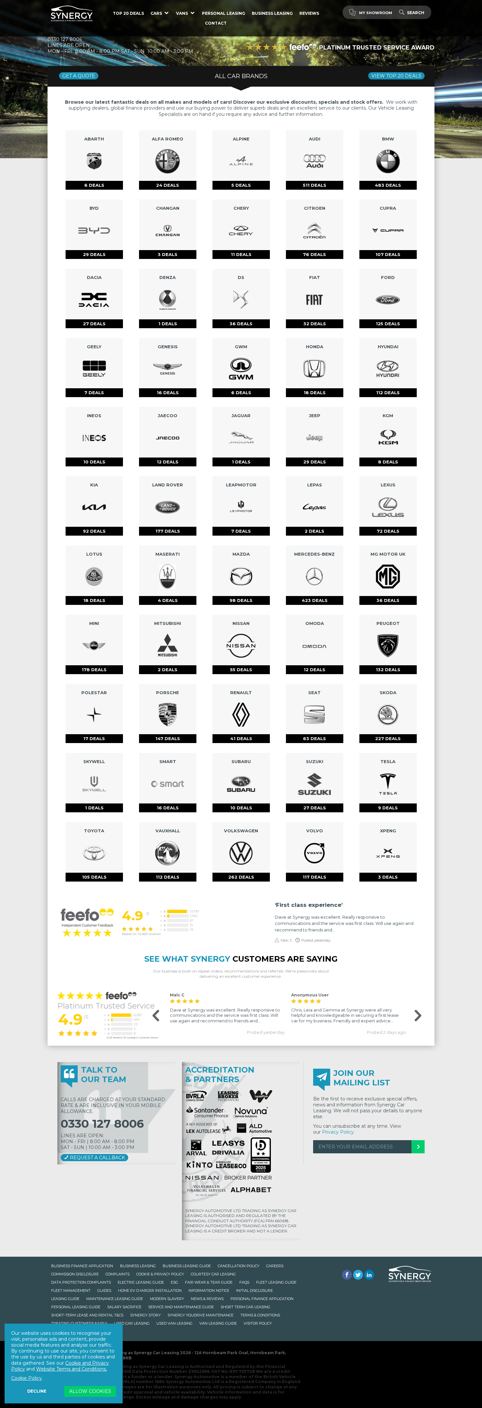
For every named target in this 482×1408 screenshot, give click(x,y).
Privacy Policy (338, 1132)
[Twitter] (358, 1275)
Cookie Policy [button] (26, 1378)
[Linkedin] (369, 1275)
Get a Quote (78, 76)
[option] (227, 1013)
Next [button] (413, 1016)
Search (415, 12)
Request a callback (97, 1158)
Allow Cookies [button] (90, 1391)
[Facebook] (347, 1275)
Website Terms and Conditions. (71, 1369)
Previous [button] (152, 1016)
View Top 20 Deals (396, 76)
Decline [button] (36, 1391)
